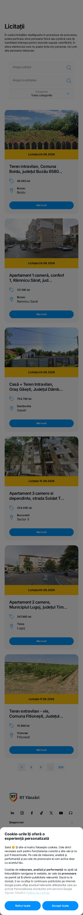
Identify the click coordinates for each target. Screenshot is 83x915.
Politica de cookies (37, 892)
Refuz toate (22, 905)
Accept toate (60, 905)
